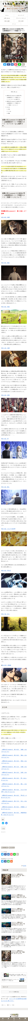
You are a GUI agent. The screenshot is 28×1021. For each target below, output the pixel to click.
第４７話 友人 (6, 614)
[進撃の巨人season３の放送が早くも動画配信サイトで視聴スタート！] (12, 64)
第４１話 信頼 (6, 348)
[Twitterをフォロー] (2, 861)
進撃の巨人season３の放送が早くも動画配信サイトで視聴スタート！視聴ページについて (14, 103)
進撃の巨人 (12, 847)
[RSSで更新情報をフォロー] (11, 861)
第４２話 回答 (6, 395)
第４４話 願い (6, 487)
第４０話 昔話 (6, 306)
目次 (12, 91)
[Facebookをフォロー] (5, 861)
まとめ (8, 107)
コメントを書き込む (14, 991)
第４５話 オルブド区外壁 (8, 528)
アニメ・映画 (5, 847)
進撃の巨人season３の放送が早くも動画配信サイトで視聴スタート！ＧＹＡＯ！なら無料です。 (14, 97)
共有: (9, 109)
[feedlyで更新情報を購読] (8, 861)
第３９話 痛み (6, 262)
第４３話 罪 (5, 438)
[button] (25, 624)
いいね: (9, 111)
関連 (9, 113)
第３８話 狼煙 (6, 217)
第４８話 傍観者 (6, 665)
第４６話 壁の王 (6, 570)
